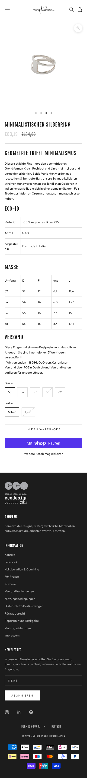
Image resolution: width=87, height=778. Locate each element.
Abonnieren (22, 695)
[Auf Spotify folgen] (31, 712)
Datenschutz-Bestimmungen (24, 606)
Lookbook (11, 562)
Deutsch (56, 726)
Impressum (12, 635)
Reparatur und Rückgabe (22, 620)
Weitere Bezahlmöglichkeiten (43, 454)
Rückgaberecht (15, 613)
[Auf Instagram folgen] (7, 712)
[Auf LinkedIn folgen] (19, 712)
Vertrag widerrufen (18, 628)
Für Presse (12, 576)
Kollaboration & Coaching (22, 569)
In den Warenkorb (43, 429)
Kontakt (10, 554)
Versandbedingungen (19, 591)
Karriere (10, 584)
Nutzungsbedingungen (20, 599)
